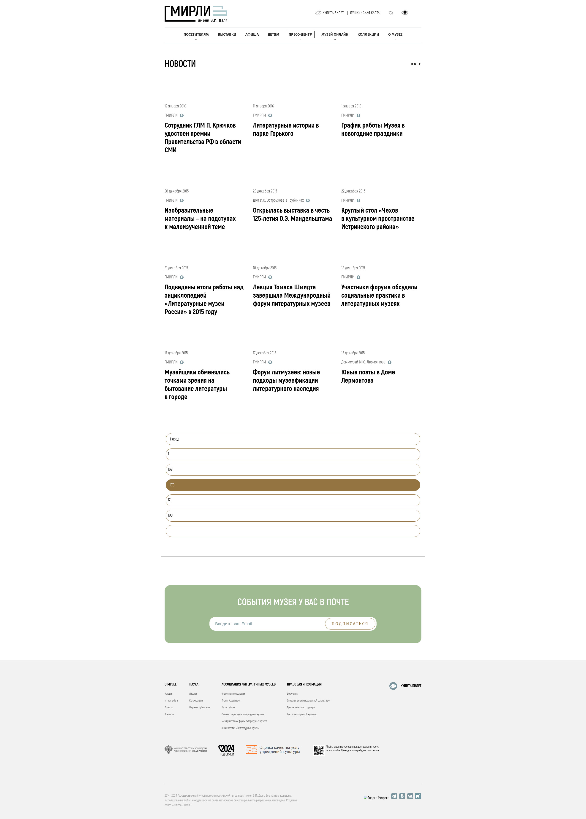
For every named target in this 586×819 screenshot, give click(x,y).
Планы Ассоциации (231, 700)
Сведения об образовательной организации (308, 700)
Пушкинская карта (365, 13)
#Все (416, 64)
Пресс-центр (300, 34)
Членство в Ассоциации (233, 694)
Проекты (169, 707)
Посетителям (196, 34)
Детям (273, 34)
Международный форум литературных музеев (244, 721)
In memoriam (171, 700)
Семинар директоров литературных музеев (243, 714)
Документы (292, 694)
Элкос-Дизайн (182, 805)
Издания (193, 694)
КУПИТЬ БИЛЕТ (411, 686)
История (169, 694)
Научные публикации (199, 707)
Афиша (252, 34)
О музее (395, 34)
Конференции (196, 700)
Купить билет (333, 13)
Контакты (169, 714)
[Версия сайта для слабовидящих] (405, 13)
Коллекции (368, 34)
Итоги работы (228, 707)
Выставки (227, 34)
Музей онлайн (334, 34)
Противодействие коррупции (301, 707)
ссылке (374, 750)
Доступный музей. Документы (302, 714)
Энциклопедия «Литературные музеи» (240, 728)
